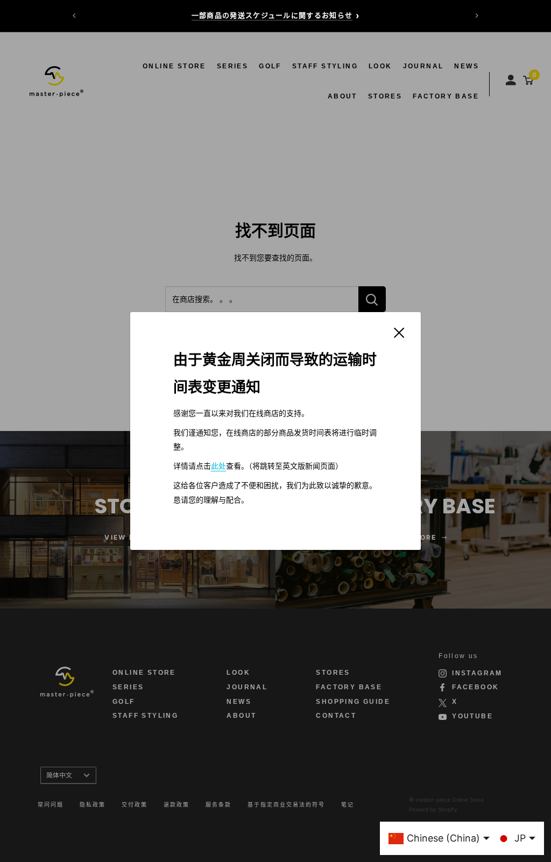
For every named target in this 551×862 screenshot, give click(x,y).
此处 (218, 466)
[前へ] (74, 15)
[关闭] (399, 332)
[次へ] (476, 15)
